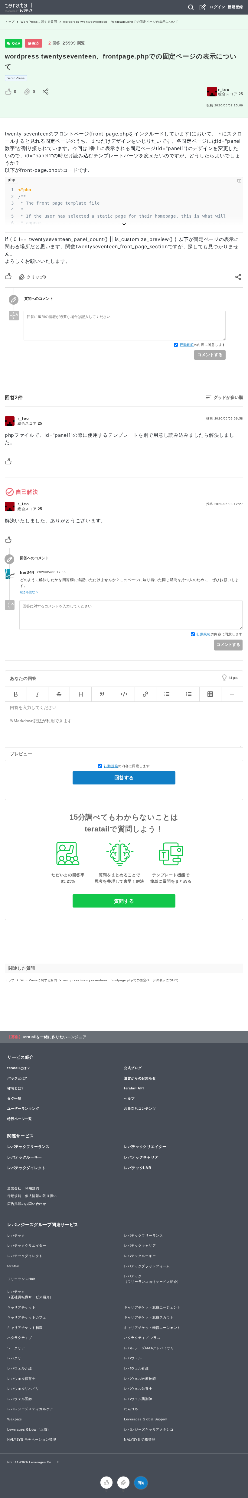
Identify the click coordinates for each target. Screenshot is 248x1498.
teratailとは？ (19, 1068)
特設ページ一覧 (19, 1119)
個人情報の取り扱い (41, 1196)
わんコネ (131, 1409)
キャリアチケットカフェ (26, 1317)
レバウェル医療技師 (140, 1378)
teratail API (134, 1088)
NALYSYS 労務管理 (139, 1439)
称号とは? (15, 1088)
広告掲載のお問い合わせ (26, 1203)
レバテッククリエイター (145, 1147)
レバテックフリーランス (28, 1147)
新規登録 (235, 7)
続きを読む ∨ (29, 592)
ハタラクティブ (19, 1337)
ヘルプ (129, 1098)
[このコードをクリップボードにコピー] (239, 180)
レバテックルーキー (24, 1157)
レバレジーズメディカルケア (30, 1409)
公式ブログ (133, 1068)
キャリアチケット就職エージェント (152, 1307)
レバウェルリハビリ (23, 1388)
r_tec (224, 89)
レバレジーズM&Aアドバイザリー (151, 1348)
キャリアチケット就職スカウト (149, 1317)
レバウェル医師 (19, 1399)
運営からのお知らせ (140, 1078)
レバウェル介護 (19, 1368)
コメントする (210, 354)
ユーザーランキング (23, 1108)
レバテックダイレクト (26, 1168)
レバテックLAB (138, 1168)
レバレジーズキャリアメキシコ (149, 1429)
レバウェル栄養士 (138, 1388)
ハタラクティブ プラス (142, 1337)
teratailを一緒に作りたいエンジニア (54, 1037)
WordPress (16, 78)
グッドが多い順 (228, 397)
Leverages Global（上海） (29, 1429)
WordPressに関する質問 (39, 21)
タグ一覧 (14, 1098)
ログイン (217, 7)
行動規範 (187, 344)
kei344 (27, 572)
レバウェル (133, 1358)
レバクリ (14, 1358)
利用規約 (32, 1188)
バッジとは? (17, 1078)
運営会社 (14, 1188)
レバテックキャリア (141, 1157)
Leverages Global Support (146, 1419)
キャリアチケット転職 (25, 1327)
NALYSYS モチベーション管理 (31, 1439)
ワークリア (16, 1348)
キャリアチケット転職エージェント (152, 1327)
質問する (124, 901)
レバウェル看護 (136, 1368)
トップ (10, 21)
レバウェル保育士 (21, 1378)
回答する (124, 777)
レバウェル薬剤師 (138, 1399)
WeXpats (14, 1419)
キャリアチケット (21, 1307)
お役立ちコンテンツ (140, 1108)
